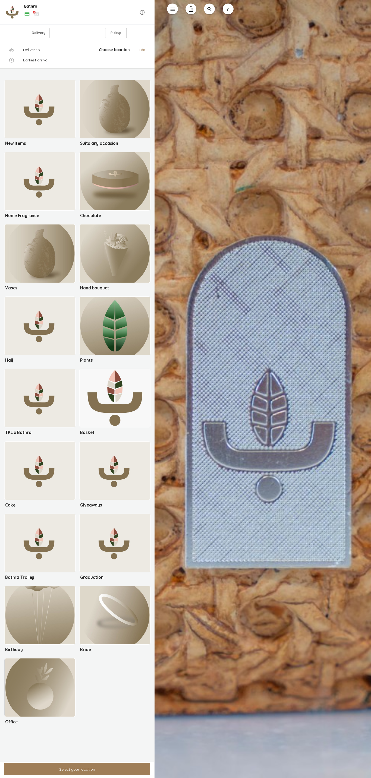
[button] (77, 12)
